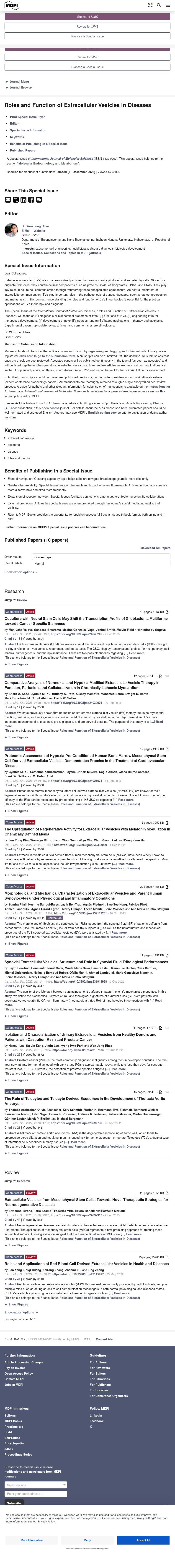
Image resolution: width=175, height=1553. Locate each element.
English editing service (104, 412)
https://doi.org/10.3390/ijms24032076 (76, 702)
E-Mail (26, 230)
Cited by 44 (12, 1219)
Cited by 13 (12, 638)
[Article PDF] (167, 612)
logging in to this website (128, 351)
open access (50, 408)
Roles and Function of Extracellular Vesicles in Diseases (99, 657)
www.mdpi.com (72, 351)
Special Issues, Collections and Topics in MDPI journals (61, 253)
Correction (55, 918)
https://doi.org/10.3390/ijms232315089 (80, 845)
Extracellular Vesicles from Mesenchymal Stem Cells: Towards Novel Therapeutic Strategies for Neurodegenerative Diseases (86, 1202)
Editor (14, 123)
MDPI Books (13, 1421)
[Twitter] (16, 201)
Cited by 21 (12, 1127)
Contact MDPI (14, 1379)
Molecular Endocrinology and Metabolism (48, 163)
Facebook (96, 1421)
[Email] (8, 201)
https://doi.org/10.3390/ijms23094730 (76, 1123)
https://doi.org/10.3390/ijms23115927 (78, 1274)
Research (23, 1181)
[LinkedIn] (24, 201)
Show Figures (16, 664)
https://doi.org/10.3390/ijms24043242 (76, 634)
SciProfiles (12, 1438)
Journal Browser (19, 87)
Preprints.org (14, 1426)
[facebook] (31, 201)
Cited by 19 (12, 849)
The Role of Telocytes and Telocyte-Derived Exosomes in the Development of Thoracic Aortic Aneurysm (85, 1101)
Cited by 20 (12, 986)
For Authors (98, 1362)
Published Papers (22, 150)
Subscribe (14, 1503)
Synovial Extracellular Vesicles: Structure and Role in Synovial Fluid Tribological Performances (86, 962)
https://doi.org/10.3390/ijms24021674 (76, 780)
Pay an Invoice (15, 1367)
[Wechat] (39, 201)
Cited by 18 (12, 785)
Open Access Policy (19, 1373)
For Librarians (100, 1379)
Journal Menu (17, 81)
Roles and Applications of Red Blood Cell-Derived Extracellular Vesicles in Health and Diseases (87, 1264)
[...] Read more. (134, 653)
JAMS (9, 1449)
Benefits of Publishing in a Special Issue (38, 143)
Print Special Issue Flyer (27, 117)
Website (39, 230)
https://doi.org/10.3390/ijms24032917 (76, 1215)
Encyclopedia (14, 1443)
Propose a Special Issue (87, 36)
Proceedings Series (18, 1454)
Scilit (8, 1432)
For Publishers (100, 1384)
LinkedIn (96, 1415)
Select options (16, 1485)
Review (22, 600)
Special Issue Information (28, 130)
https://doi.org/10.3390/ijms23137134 (78, 1050)
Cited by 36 (12, 1278)
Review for (87, 26)
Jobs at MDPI (14, 1384)
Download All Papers (155, 548)
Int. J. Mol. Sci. (15, 1339)
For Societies (99, 1390)
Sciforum (11, 1415)
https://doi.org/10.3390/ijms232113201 (80, 913)
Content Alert (105, 1339)
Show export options (22, 572)
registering (96, 351)
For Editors (98, 1373)
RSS (87, 1339)
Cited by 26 (12, 1054)
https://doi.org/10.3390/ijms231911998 (80, 981)
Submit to (87, 16)
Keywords (17, 137)
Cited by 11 (12, 918)
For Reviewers (100, 1367)
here (124, 408)
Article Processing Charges (24, 1362)
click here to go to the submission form (47, 356)
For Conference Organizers (109, 1396)
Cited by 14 (12, 707)
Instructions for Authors (43, 403)
